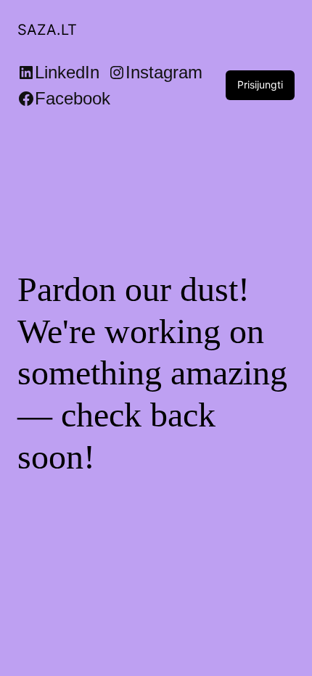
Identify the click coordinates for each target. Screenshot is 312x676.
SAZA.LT (47, 29)
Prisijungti (260, 84)
